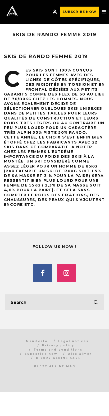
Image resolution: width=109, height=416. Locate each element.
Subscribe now (41, 354)
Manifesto (37, 341)
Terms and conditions (58, 349)
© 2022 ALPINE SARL (58, 358)
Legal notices (73, 341)
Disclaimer (80, 354)
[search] (96, 302)
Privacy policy (58, 345)
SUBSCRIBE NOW (79, 12)
